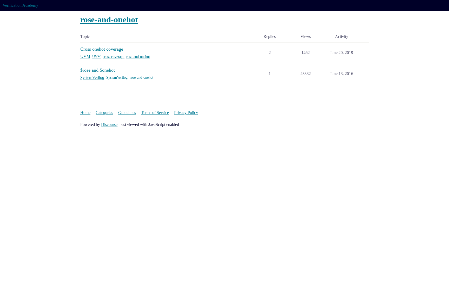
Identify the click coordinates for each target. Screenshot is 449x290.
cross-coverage (113, 57)
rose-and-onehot (138, 57)
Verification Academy (20, 5)
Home (85, 112)
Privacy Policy (186, 112)
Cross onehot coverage (101, 49)
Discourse (109, 124)
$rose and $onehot (97, 70)
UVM (96, 57)
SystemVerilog (117, 77)
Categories (104, 112)
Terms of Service (155, 112)
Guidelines (127, 112)
